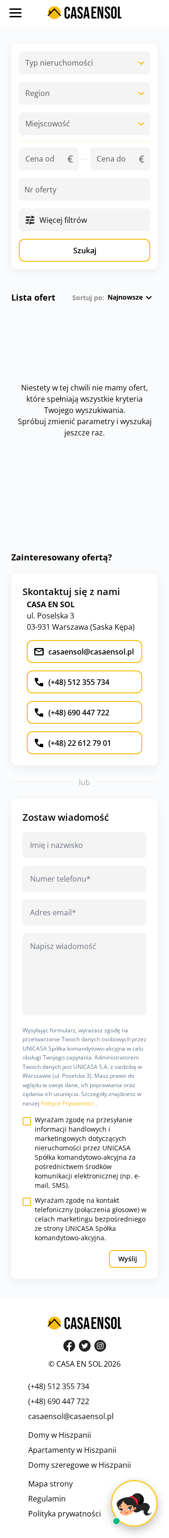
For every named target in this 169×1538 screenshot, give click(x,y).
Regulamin (47, 1499)
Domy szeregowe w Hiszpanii (79, 1465)
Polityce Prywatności (68, 1103)
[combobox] (84, 63)
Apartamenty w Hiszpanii (72, 1450)
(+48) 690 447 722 (58, 1401)
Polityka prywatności (64, 1514)
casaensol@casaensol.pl (71, 1416)
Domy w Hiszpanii (59, 1435)
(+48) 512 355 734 (58, 1386)
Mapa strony (50, 1484)
